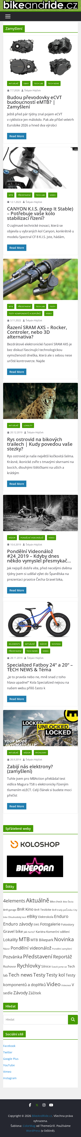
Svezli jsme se (59, 966)
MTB (11, 195)
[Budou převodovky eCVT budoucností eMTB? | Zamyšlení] (40, 56)
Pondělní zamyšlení (62, 948)
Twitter (7, 1052)
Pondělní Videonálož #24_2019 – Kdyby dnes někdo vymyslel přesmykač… (39, 556)
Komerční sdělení (58, 932)
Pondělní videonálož (31, 537)
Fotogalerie (50, 924)
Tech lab (38, 83)
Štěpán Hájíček (32, 90)
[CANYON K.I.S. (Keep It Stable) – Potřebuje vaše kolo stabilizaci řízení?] (40, 167)
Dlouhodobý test (17, 917)
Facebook (9, 1046)
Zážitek (35, 992)
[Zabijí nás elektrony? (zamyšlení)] (40, 728)
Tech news (53, 83)
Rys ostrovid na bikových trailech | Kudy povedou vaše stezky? (40, 444)
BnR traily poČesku (62, 909)
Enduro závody (18, 924)
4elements (14, 644)
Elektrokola (45, 917)
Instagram (10, 1078)
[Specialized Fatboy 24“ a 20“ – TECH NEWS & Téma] (40, 619)
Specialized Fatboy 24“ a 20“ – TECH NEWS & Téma (40, 667)
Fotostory (67, 924)
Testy (52, 306)
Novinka (56, 644)
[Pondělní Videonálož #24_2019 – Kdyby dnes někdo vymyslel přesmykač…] (40, 513)
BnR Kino (25, 909)
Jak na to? (29, 932)
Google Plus (10, 1059)
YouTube (9, 1065)
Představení (24, 195)
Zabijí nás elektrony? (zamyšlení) (30, 768)
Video (53, 195)
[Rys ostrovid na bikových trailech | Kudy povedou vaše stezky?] (40, 401)
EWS (36, 924)
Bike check (56, 901)
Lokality (28, 425)
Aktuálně (13, 83)
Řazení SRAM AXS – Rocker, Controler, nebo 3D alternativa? (37, 332)
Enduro (61, 916)
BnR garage (9, 909)
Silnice (46, 966)
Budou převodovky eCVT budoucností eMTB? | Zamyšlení (34, 102)
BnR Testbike (42, 909)
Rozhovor (9, 966)
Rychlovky (40, 752)
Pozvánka (12, 957)
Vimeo (7, 1071)
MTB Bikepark (41, 939)
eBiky (26, 83)
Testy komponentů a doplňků (25, 313)
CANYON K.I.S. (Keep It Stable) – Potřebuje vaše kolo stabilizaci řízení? (40, 213)
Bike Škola (68, 901)
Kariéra (40, 932)
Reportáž (62, 956)
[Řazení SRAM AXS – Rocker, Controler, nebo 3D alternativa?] (40, 279)
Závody (20, 993)
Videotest (66, 985)
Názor (12, 537)
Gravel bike (13, 931)
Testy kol (55, 975)
